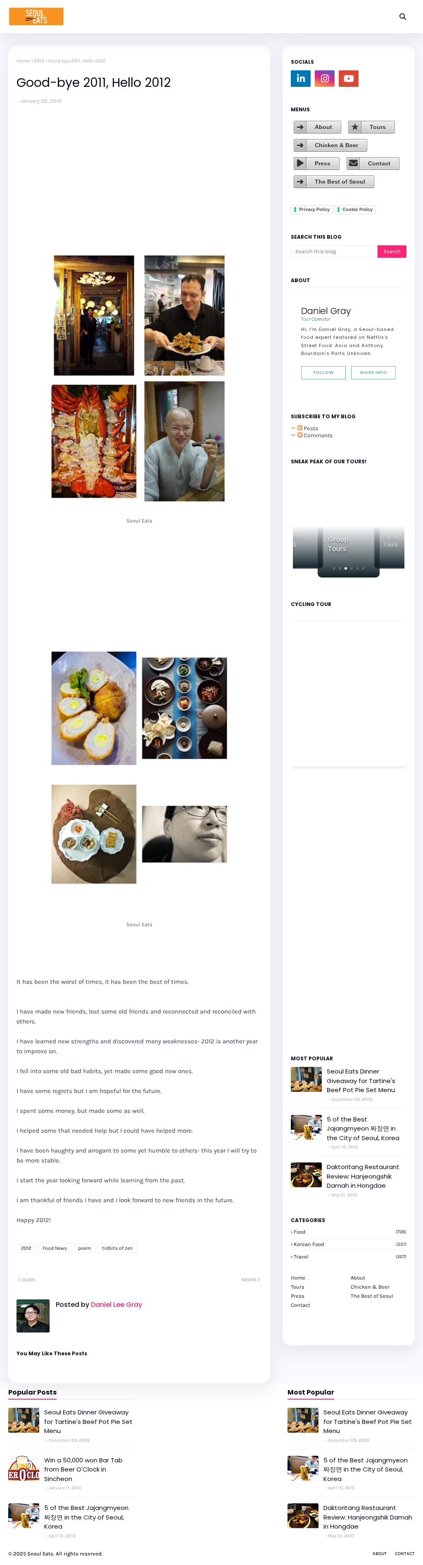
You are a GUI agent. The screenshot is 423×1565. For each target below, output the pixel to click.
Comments (317, 435)
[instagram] (325, 78)
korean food (350, 1244)
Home (23, 61)
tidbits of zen (117, 1248)
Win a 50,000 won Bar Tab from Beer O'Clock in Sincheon (83, 1469)
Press (322, 163)
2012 (39, 61)
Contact (379, 163)
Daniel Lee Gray (115, 1304)
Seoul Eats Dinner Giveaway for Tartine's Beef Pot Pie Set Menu (361, 1080)
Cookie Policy (357, 209)
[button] (334, 568)
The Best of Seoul (340, 181)
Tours (378, 127)
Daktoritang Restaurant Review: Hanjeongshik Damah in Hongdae (363, 1176)
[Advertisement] (315, 910)
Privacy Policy (314, 209)
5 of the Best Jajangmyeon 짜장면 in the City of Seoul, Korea (363, 1128)
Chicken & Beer (336, 145)
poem (84, 1248)
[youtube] (349, 78)
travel (350, 1256)
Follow (324, 372)
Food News (55, 1248)
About (323, 127)
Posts (310, 428)
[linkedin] (301, 78)
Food (350, 1232)
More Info (373, 372)
